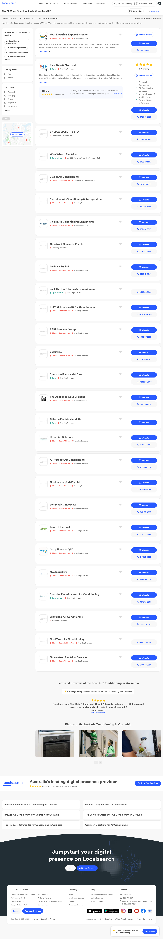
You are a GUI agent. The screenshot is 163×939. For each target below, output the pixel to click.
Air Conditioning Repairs (15, 57)
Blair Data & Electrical (98, 712)
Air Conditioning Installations (17, 52)
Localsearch (6, 18)
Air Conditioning (25, 18)
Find (14, 18)
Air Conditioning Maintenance (12, 42)
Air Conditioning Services (16, 48)
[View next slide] (100, 762)
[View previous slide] (96, 762)
